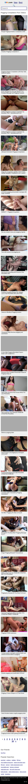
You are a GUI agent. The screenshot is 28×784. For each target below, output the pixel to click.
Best (20, 2)
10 (13, 741)
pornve (8, 765)
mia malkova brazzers (7, 762)
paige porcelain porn (19, 762)
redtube (14, 760)
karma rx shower (14, 767)
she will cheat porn (15, 769)
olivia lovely (23, 771)
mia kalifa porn (5, 767)
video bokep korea (14, 771)
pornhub (3, 760)
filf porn (3, 765)
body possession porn (17, 765)
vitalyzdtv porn (5, 769)
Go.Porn (3, 753)
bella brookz (4, 771)
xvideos (8, 760)
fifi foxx (19, 760)
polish (2, 774)
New (15, 2)
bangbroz (7, 774)
